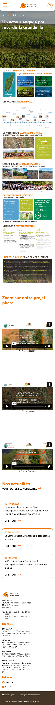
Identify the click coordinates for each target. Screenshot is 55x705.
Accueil (5, 15)
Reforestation (18, 15)
